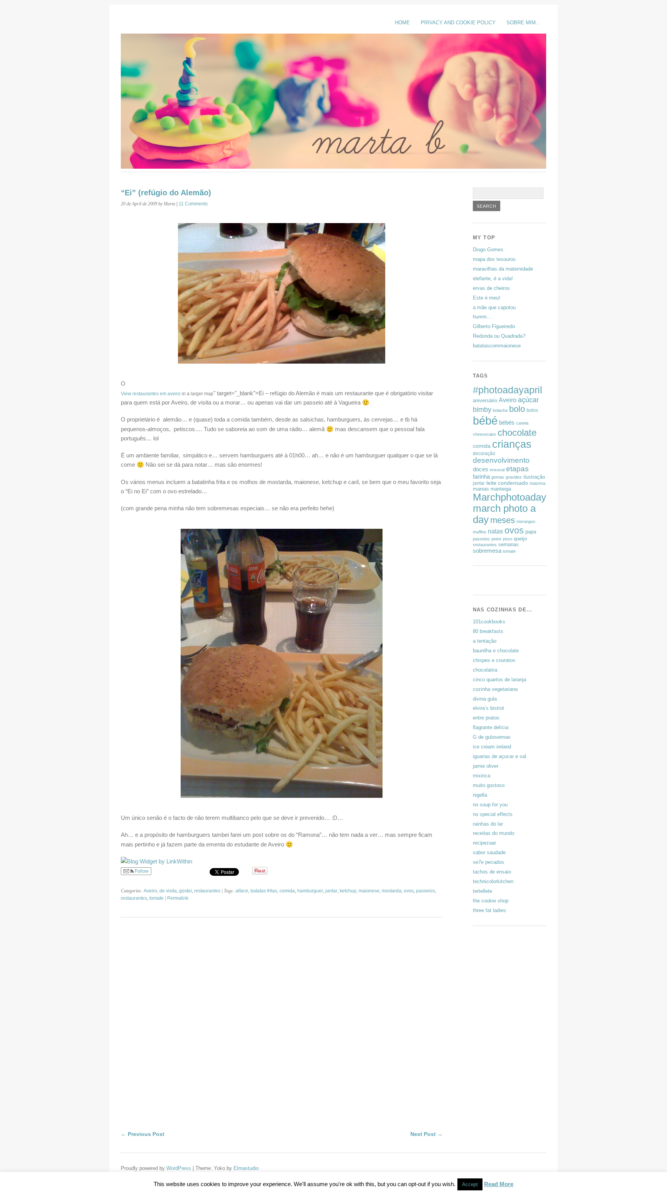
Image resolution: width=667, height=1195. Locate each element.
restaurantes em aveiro (156, 393)
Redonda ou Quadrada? (499, 336)
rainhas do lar (488, 824)
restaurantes (207, 891)
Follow (141, 871)
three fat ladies (489, 910)
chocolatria (485, 670)
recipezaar (484, 843)
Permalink (177, 898)
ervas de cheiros (491, 288)
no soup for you (490, 804)
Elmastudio (246, 1168)
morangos (525, 521)
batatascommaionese (497, 346)
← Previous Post (142, 1134)
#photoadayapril (507, 389)
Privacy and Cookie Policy (458, 22)
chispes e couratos (494, 660)
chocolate (517, 432)
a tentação (484, 641)
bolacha (500, 410)
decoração (484, 453)
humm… (482, 317)
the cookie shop (490, 901)
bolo (517, 409)
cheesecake (484, 434)
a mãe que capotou (494, 307)
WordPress (178, 1168)
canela (522, 423)
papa (530, 532)
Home (402, 22)
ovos (409, 891)
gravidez (514, 477)
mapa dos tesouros (494, 259)
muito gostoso (488, 785)
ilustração (534, 477)
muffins (479, 532)
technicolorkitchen (493, 881)
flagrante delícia (490, 727)
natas (495, 531)
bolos (532, 410)
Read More (498, 1184)
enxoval (497, 469)
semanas (508, 544)
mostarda (391, 891)
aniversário (485, 400)
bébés (507, 422)
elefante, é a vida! (493, 278)
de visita (168, 891)
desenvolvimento (501, 460)
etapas (517, 469)
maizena (537, 483)
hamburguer (310, 891)
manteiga (501, 489)
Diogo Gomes (488, 249)
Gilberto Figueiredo (494, 326)
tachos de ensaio (492, 872)
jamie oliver (485, 766)
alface (241, 891)
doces (480, 469)
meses (502, 520)
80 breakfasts (488, 631)
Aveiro (150, 891)
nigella (480, 795)
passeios (425, 891)
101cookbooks (489, 622)
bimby (482, 409)
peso (507, 539)
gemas (497, 477)
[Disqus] (282, 1030)
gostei (185, 891)
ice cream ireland (492, 747)
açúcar (528, 400)
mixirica (481, 776)
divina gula (485, 699)
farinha (481, 476)
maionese (369, 891)
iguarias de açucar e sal (499, 756)
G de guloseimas (492, 737)
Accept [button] (470, 1184)
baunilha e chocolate (496, 650)
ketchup (348, 891)
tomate (156, 898)
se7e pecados (488, 862)
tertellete (482, 891)
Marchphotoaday (509, 497)
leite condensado (507, 483)
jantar (331, 891)
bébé (485, 420)
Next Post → (426, 1134)
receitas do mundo (493, 833)
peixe (496, 539)
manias (481, 489)
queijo (520, 539)
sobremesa (487, 550)
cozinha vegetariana (495, 689)
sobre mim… (523, 22)
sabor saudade (489, 852)
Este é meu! (486, 298)
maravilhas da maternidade (503, 269)
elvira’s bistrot (488, 708)
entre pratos (486, 718)
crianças (512, 444)
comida (287, 891)
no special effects (493, 814)
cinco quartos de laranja (499, 679)
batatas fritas (264, 891)
